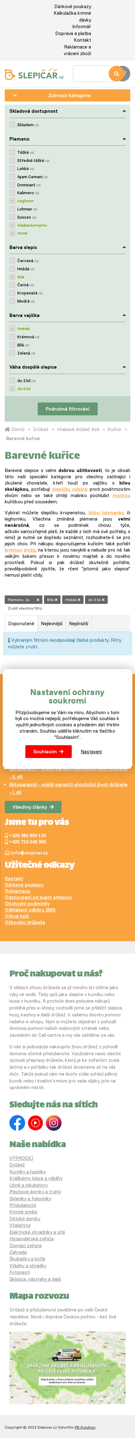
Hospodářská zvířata (31, 1239)
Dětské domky (24, 1219)
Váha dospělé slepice (33, 367)
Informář (81, 26)
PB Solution (85, 1427)
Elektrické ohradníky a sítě (37, 1232)
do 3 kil (23, 388)
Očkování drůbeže (25, 922)
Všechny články (30, 807)
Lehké (25, 168)
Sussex (26, 217)
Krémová (28, 336)
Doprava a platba (73, 33)
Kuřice (114, 429)
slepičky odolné (70, 489)
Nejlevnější (51, 623)
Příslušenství (22, 1205)
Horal (22, 233)
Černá (25, 284)
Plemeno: (19, 599)
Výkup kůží (17, 916)
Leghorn (25, 200)
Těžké (25, 152)
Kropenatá (29, 292)
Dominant (28, 184)
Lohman (27, 208)
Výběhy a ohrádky (27, 1266)
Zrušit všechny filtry (25, 608)
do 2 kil (26, 380)
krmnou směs (20, 550)
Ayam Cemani (32, 176)
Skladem (28, 124)
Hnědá (25, 268)
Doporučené (21, 623)
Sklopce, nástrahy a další (35, 1279)
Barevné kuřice (23, 438)
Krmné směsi (23, 1212)
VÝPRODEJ (21, 1158)
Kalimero (28, 192)
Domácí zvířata (25, 1246)
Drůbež (40, 429)
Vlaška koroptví (32, 225)
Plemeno (19, 139)
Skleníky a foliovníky (30, 1199)
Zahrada (18, 1252)
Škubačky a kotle (27, 1259)
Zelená (26, 353)
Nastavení (91, 752)
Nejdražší (78, 623)
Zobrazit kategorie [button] (69, 95)
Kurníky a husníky (27, 1172)
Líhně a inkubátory (28, 1185)
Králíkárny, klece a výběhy (35, 1178)
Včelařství (19, 1225)
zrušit (31, 647)
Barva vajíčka (24, 315)
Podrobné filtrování (67, 409)
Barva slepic (23, 247)
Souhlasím (45, 752)
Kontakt (82, 40)
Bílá (20, 276)
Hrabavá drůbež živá (78, 429)
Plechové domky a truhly (35, 1192)
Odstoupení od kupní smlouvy (38, 897)
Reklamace (17, 891)
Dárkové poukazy (72, 6)
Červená (27, 260)
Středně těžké (33, 160)
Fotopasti (19, 1272)
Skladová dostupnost (33, 111)
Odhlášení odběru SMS (30, 910)
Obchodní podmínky (27, 903)
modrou (121, 495)
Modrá (26, 301)
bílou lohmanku (106, 513)
